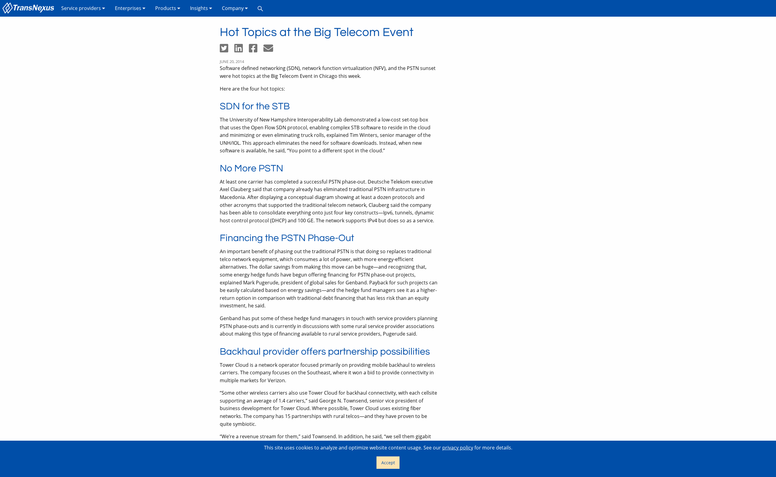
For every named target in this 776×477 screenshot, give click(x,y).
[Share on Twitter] (227, 50)
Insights (199, 8)
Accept (388, 462)
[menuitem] (29, 8)
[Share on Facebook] (256, 50)
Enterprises (128, 8)
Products (166, 8)
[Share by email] (270, 50)
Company (233, 8)
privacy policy (457, 447)
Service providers (81, 8)
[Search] (260, 8)
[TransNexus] (29, 8)
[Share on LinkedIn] (241, 50)
